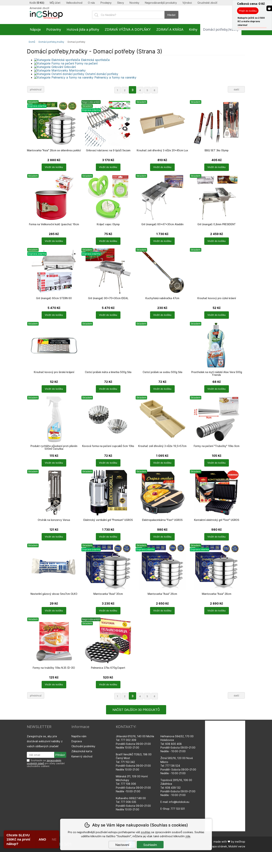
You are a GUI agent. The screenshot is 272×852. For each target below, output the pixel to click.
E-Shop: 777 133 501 (172, 808)
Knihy (193, 29)
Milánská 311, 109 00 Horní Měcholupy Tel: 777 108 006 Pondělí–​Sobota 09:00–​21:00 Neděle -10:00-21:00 (133, 784)
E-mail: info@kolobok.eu (174, 801)
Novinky (134, 2)
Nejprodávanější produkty (161, 2)
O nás (91, 2)
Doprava (76, 741)
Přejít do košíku (248, 10)
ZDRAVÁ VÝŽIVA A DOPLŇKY (128, 29)
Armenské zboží (39, 8)
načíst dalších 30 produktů (136, 710)
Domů (32, 41)
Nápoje (35, 29)
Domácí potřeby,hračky (51, 41)
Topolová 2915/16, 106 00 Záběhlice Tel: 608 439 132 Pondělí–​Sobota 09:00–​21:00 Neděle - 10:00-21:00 (177, 788)
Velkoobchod (74, 2)
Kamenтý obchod (81, 756)
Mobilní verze (237, 846)
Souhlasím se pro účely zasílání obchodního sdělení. (46, 763)
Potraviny (53, 29)
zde (187, 836)
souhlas (145, 832)
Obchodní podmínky (83, 746)
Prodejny (106, 2)
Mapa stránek (218, 846)
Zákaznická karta (81, 751)
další (236, 89)
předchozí (35, 89)
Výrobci (187, 2)
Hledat (171, 14)
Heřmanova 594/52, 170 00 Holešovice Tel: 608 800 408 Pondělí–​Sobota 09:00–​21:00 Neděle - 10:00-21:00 (177, 744)
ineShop (240, 841)
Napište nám (78, 736)
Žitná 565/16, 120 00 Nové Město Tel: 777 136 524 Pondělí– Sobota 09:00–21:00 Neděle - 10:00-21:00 (178, 766)
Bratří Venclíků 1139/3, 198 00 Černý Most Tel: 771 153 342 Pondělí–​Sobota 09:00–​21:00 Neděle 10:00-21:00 (134, 762)
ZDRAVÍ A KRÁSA (169, 29)
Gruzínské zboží (207, 2)
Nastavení (122, 845)
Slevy (120, 2)
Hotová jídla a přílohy (83, 29)
